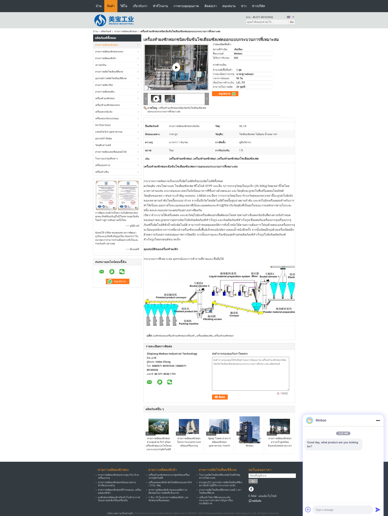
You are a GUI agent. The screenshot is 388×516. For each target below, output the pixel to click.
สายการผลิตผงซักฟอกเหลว (109, 51)
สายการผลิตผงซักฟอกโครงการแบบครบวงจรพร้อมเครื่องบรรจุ (189, 442)
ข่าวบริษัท (258, 6)
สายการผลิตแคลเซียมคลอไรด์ (111, 151)
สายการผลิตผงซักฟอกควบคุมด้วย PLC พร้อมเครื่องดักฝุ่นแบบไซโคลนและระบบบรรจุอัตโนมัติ (159, 444)
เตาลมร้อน (100, 65)
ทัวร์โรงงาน (160, 6)
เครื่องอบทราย (102, 165)
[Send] (378, 509)
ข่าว (243, 6)
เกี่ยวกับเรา (140, 6)
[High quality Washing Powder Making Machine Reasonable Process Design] (176, 67)
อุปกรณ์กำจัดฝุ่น (103, 138)
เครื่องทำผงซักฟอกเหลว (107, 105)
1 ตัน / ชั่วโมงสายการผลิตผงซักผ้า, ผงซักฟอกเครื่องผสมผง (168, 499)
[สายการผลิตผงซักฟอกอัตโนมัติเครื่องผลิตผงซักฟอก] (249, 429)
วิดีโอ (123, 6)
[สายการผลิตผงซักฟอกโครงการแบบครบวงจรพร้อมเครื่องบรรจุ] (189, 426)
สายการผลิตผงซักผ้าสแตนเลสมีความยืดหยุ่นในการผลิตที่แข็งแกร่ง (168, 491)
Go (292, 21)
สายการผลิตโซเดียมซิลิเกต (109, 71)
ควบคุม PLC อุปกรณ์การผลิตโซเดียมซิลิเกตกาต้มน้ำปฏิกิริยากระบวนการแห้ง (220, 484)
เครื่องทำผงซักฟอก (105, 98)
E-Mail (252, 496)
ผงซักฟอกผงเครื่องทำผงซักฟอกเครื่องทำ (174, 335)
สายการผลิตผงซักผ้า (105, 58)
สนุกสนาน (228, 5)
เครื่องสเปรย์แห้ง (103, 111)
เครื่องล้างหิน (102, 172)
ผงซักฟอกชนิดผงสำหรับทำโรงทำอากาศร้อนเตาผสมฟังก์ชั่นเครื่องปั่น (119, 499)
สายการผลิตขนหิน (104, 91)
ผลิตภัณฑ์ (106, 31)
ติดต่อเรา (211, 6)
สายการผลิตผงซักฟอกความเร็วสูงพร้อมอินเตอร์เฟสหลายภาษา (280, 442)
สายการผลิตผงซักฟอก (125, 31)
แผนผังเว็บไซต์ (267, 496)
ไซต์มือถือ (256, 501)
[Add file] (308, 509)
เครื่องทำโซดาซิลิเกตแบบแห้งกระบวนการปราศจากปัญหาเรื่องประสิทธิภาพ (216, 500)
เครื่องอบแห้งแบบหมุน (107, 118)
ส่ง (253, 481)
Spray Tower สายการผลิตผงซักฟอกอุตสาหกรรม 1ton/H (219, 442)
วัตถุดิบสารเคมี (103, 145)
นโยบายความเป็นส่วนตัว (120, 513)
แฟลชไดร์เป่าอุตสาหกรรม (108, 131)
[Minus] (377, 420)
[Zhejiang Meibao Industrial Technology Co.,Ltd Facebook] (251, 489)
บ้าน (98, 6)
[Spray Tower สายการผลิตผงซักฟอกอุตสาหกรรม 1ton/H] (219, 426)
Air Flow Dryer (103, 125)
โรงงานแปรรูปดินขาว (106, 158)
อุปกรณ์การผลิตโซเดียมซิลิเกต (111, 78)
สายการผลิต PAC (104, 85)
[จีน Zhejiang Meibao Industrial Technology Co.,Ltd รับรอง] (106, 195)
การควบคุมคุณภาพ (186, 6)
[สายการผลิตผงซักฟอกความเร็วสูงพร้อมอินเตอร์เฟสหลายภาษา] (280, 426)
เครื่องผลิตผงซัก (204, 335)
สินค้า (111, 6)
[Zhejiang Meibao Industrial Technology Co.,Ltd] (115, 20)
